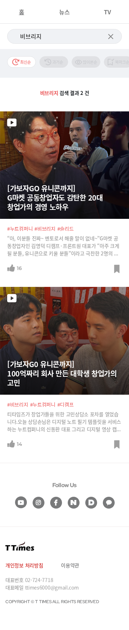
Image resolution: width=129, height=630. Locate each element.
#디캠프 (65, 404)
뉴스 (64, 12)
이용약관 (70, 565)
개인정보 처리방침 (24, 565)
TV (107, 12)
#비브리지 (45, 228)
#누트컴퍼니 (20, 228)
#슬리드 (65, 228)
